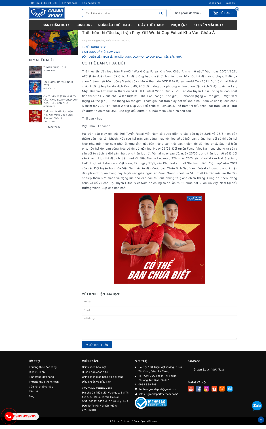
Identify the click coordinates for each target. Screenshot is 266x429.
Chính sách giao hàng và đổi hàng (103, 376)
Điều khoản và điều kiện (96, 381)
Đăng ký (230, 2)
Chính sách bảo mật (94, 367)
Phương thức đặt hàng (43, 367)
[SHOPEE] (214, 389)
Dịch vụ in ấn (37, 371)
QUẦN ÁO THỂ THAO (114, 25)
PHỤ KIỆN (178, 25)
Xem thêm (53, 126)
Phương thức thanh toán (44, 381)
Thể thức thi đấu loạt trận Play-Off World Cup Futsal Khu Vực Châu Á (58, 114)
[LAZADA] (222, 389)
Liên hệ (33, 391)
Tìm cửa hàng (69, 2)
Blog (31, 396)
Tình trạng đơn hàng (41, 376)
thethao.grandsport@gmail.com (157, 389)
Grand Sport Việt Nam (208, 369)
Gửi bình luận (98, 344)
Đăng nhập (214, 2)
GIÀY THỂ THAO (151, 25)
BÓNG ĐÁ (83, 25)
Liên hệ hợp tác (91, 2)
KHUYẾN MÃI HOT (208, 25)
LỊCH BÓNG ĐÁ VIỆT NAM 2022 (101, 51)
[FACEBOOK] (199, 389)
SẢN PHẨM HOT (55, 25)
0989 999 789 (49, 2)
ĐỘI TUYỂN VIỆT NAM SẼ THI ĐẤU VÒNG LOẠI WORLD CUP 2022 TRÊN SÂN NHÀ (131, 56)
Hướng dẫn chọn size (95, 371)
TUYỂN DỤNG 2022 (94, 46)
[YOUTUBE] (191, 389)
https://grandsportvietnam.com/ (158, 393)
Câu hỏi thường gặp (41, 386)
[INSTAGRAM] (206, 389)
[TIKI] (230, 389)
